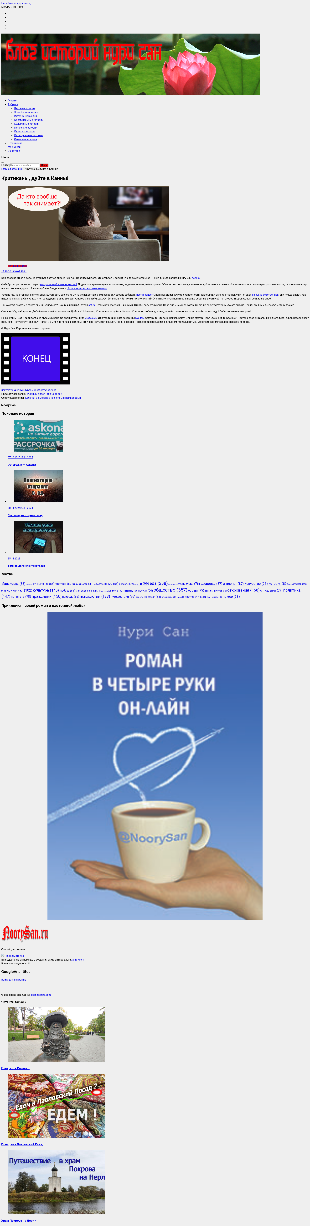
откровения (49, 390)
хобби (205, 597)
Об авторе (14, 150)
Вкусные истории (24, 108)
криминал (19, 590)
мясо (117, 590)
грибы (98, 584)
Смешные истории (25, 139)
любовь (67, 590)
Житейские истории (26, 112)
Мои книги (14, 147)
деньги (110, 583)
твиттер (192, 596)
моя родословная (88, 590)
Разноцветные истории (28, 135)
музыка (106, 591)
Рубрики (13, 104)
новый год (130, 591)
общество (36, 390)
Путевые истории (24, 131)
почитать (21, 596)
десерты (126, 584)
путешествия (123, 596)
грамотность (82, 584)
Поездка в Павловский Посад (22, 1144)
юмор (232, 596)
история (278, 584)
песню (196, 277)
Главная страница (11, 168)
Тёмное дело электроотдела (26, 565)
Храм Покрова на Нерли (18, 1220)
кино (16, 390)
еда (159, 583)
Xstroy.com (77, 959)
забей (91, 305)
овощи (196, 590)
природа (70, 596)
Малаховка (13, 584)
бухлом (139, 317)
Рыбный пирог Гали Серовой (44, 393)
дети (141, 584)
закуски (191, 584)
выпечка (45, 583)
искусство (7, 390)
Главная (12, 100)
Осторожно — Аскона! (22, 464)
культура (24, 390)
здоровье (211, 584)
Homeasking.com (41, 994)
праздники (47, 596)
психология (95, 596)
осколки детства (216, 590)
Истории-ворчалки (25, 116)
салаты (142, 597)
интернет (233, 584)
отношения (271, 590)
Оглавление (15, 143)
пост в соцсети (145, 294)
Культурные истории (26, 123)
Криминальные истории (28, 119)
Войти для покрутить (13, 979)
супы (181, 597)
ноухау (145, 590)
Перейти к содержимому (16, 3)
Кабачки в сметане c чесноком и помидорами (53, 397)
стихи (154, 596)
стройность (169, 597)
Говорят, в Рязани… (15, 1068)
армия (31, 584)
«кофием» (91, 317)
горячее (64, 584)
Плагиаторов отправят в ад (25, 515)
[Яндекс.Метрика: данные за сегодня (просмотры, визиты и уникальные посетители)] (12, 956)
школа (217, 597)
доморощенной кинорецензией (58, 284)
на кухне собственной (265, 294)
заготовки (175, 584)
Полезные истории (25, 127)
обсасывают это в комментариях (87, 288)
